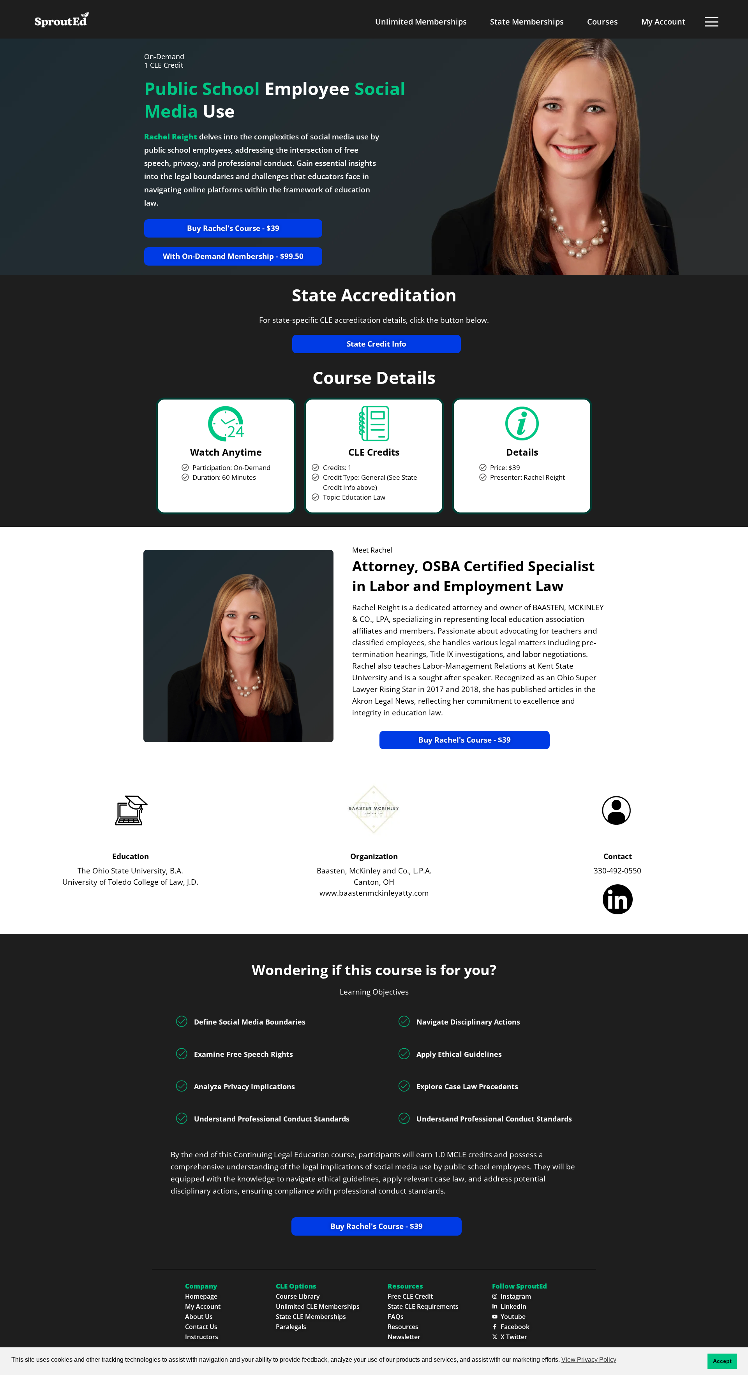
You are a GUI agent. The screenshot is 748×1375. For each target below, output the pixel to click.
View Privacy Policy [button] (588, 1359)
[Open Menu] (711, 21)
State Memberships (527, 21)
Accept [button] (722, 1361)
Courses (602, 21)
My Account (663, 21)
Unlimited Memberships (421, 21)
